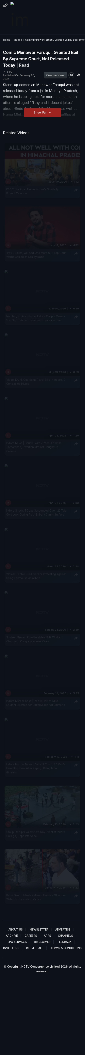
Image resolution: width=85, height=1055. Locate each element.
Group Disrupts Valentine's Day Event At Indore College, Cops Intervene (35, 833)
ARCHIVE (12, 935)
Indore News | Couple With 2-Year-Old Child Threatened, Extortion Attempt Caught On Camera (33, 447)
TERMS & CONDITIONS (66, 948)
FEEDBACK (64, 941)
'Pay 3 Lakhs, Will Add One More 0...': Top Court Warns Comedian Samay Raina (36, 254)
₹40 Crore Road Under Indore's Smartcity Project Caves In (32, 191)
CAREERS (31, 935)
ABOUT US (15, 929)
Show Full (41, 112)
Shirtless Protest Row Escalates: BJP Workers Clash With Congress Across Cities (34, 639)
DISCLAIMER (42, 941)
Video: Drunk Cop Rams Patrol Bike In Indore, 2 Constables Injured (35, 381)
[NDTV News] (19, 17)
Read (24, 65)
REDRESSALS (34, 948)
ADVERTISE (62, 929)
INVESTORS (11, 948)
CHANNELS (65, 935)
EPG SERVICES (17, 941)
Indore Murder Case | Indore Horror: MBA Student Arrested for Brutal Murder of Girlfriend (35, 703)
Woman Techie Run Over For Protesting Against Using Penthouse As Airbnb (36, 576)
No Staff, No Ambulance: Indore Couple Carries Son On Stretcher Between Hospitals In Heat (35, 318)
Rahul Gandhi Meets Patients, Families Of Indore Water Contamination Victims (36, 897)
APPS (47, 935)
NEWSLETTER (39, 929)
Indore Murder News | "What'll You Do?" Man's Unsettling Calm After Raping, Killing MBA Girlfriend (35, 768)
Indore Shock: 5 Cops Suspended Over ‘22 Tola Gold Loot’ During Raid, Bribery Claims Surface (36, 512)
